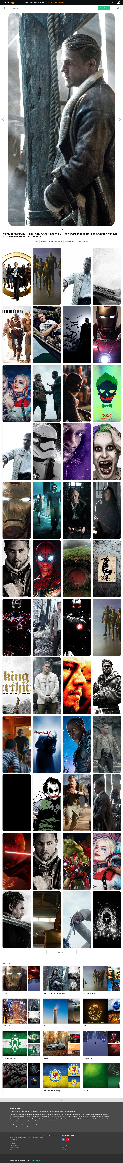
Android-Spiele (13, 1139)
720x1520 (41, 1137)
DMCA (41, 1160)
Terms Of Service (35, 1160)
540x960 (30, 1137)
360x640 (18, 1137)
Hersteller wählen (66, 1143)
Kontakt (63, 1147)
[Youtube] (68, 1140)
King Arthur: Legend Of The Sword (51, 241)
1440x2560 (12, 1137)
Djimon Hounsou (70, 241)
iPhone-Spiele (13, 1141)
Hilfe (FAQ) (64, 1149)
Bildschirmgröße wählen (67, 1145)
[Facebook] (64, 1140)
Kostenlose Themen (14, 1147)
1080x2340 (25, 1135)
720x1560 (58, 1135)
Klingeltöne (12, 1143)
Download (103, 8)
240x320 (37, 1135)
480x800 (47, 1135)
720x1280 (31, 1135)
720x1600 (42, 1135)
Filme (36, 241)
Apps (11, 1149)
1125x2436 (24, 1137)
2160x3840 (35, 1137)
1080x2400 (19, 1135)
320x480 (52, 1135)
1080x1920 (12, 1135)
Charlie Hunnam (83, 241)
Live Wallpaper (13, 1145)
